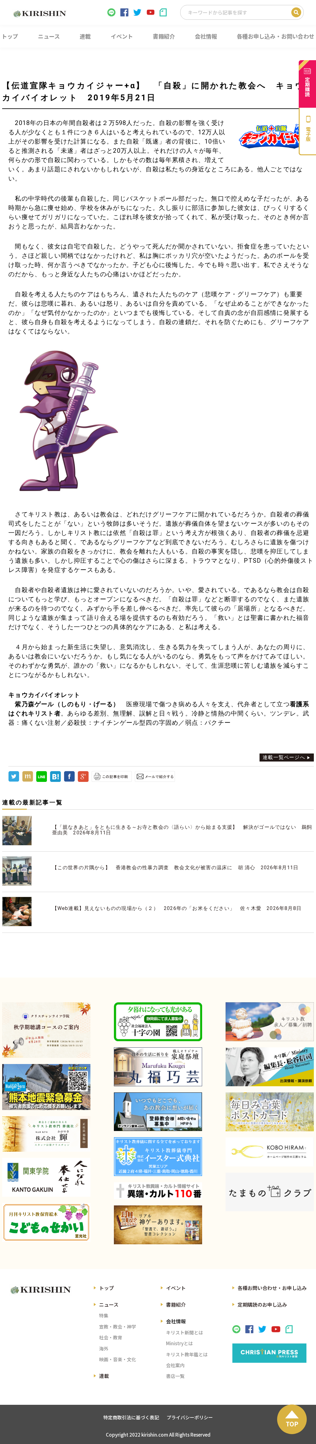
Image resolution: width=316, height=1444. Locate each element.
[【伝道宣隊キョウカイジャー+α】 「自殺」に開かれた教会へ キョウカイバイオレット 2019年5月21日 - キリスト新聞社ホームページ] (55, 780)
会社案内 (175, 1365)
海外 (103, 1348)
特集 (103, 1315)
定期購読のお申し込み (262, 1304)
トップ (106, 1288)
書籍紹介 (176, 1304)
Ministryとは (179, 1343)
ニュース (108, 1304)
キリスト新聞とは (184, 1332)
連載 (104, 1375)
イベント (176, 1288)
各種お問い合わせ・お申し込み (272, 1288)
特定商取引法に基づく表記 (131, 1417)
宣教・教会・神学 (117, 1326)
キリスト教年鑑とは (187, 1354)
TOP (292, 1423)
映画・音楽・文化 (117, 1359)
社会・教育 (110, 1337)
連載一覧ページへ (284, 757)
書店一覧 (175, 1376)
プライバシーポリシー (190, 1417)
